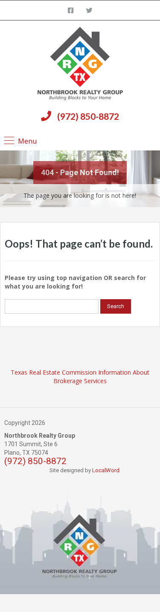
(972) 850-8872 (88, 116)
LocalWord (105, 470)
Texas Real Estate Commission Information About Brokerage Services (80, 376)
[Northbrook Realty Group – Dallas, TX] (80, 64)
